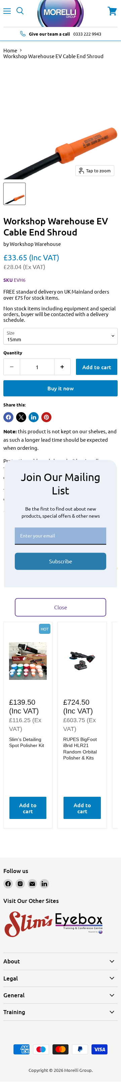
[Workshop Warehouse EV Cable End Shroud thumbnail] (14, 194)
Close (60, 607)
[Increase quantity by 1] (62, 366)
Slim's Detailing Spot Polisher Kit (26, 742)
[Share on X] (21, 417)
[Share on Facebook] (8, 417)
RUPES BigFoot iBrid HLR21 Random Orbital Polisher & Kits (80, 748)
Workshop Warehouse (35, 244)
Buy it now (60, 388)
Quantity (12, 352)
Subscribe (60, 561)
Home (10, 50)
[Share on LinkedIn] (34, 417)
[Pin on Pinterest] (46, 417)
